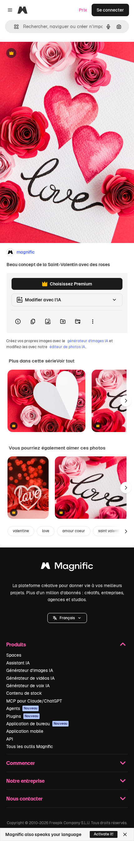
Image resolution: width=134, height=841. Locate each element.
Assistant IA (18, 663)
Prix (83, 10)
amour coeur (73, 530)
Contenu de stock (24, 693)
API (9, 739)
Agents (21, 708)
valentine (21, 530)
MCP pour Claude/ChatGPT (34, 701)
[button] (67, 618)
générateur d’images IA (87, 340)
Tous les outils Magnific (29, 746)
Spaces (13, 655)
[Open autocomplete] (13, 26)
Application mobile (24, 731)
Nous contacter (24, 798)
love (45, 530)
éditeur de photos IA (67, 346)
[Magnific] (67, 567)
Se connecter (110, 10)
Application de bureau (36, 724)
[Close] (125, 834)
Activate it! (103, 834)
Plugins (22, 716)
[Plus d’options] (92, 321)
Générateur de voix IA (28, 685)
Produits (16, 644)
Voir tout (65, 361)
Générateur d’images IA (29, 670)
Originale (41, 53)
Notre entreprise (25, 780)
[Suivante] (126, 401)
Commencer (20, 763)
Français (67, 617)
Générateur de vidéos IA (30, 678)
